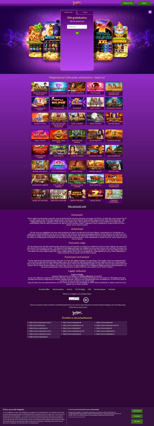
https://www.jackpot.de (104, 322)
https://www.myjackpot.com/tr (73, 331)
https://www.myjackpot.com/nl (40, 331)
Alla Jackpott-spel (77, 206)
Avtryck (69, 289)
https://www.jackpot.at (37, 325)
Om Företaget (80, 289)
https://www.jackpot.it (104, 328)
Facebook (111, 289)
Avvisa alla (137, 416)
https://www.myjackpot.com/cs (40, 322)
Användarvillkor (44, 289)
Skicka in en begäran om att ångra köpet (77, 294)
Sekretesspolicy (58, 289)
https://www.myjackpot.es (38, 328)
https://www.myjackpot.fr (72, 328)
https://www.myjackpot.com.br (40, 334)
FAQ (89, 289)
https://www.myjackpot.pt (72, 334)
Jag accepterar (137, 410)
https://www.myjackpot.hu (105, 331)
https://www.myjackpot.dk (72, 322)
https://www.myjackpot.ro (105, 334)
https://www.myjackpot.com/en (107, 325)
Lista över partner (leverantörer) (76, 417)
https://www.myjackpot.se (38, 337)
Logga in (144, 3)
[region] (77, 416)
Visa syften (137, 421)
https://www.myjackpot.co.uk (73, 325)
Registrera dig (128, 3)
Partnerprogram (99, 289)
